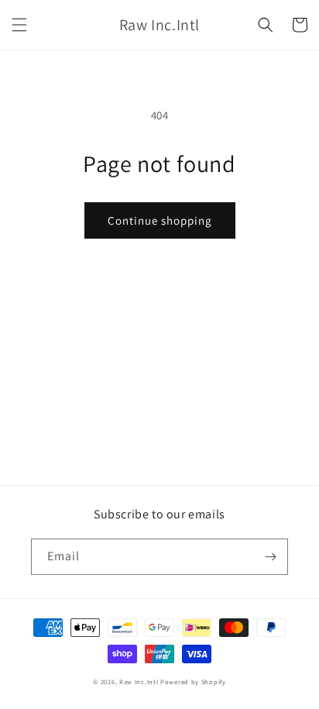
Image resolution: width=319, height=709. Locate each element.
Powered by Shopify (193, 681)
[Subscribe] (270, 557)
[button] (19, 25)
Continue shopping (160, 220)
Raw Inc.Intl (138, 681)
